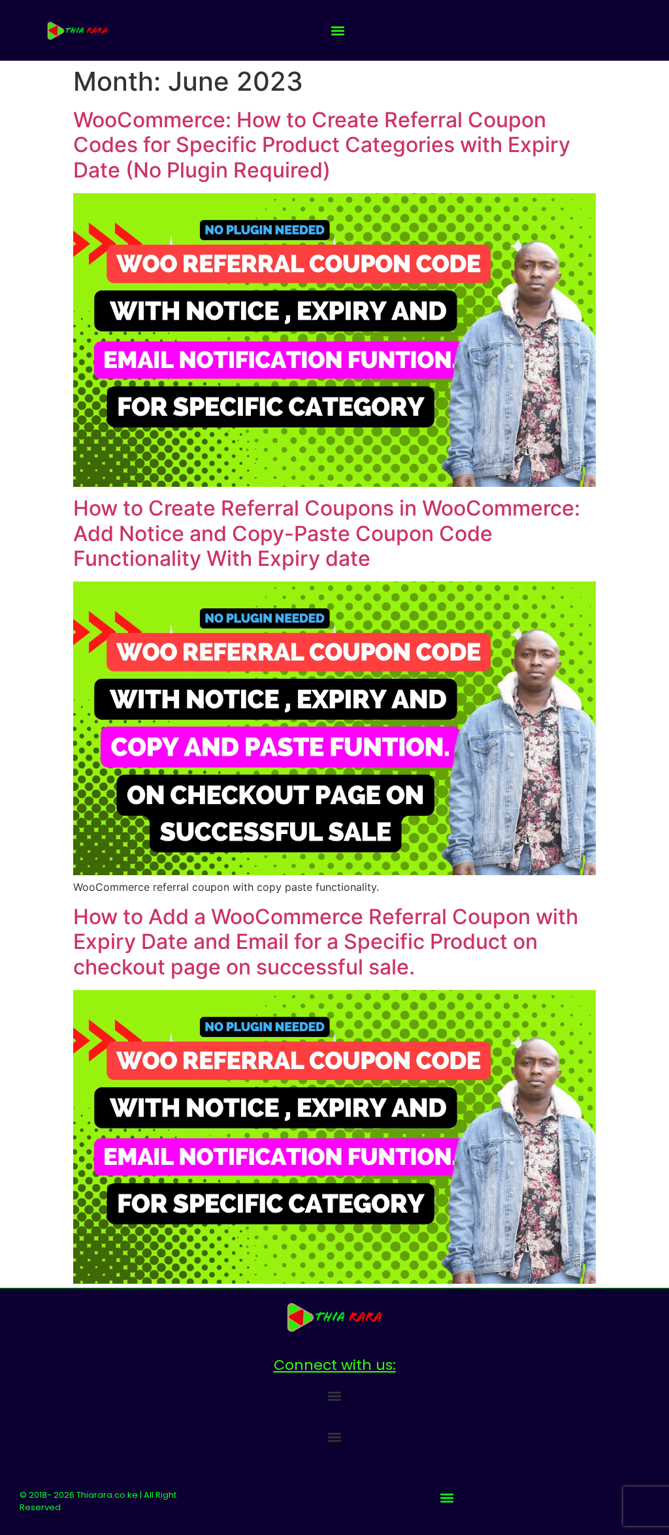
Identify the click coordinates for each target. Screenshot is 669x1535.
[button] (338, 30)
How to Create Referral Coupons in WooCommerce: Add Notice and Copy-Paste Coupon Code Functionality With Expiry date (326, 533)
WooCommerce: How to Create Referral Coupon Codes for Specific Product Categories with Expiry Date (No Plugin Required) (321, 145)
